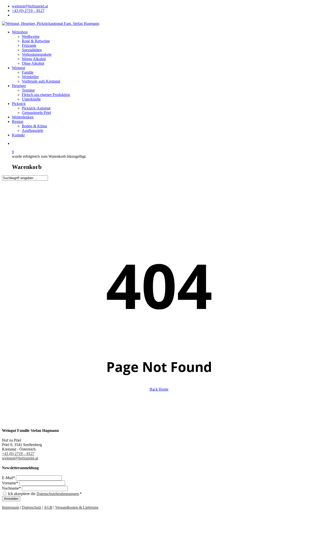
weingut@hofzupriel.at (20, 458)
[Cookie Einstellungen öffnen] (39, 550)
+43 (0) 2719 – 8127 (18, 454)
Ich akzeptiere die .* (45, 494)
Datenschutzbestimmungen (58, 494)
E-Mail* (9, 478)
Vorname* (10, 483)
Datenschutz (31, 507)
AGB (48, 507)
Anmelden (11, 499)
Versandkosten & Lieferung (76, 507)
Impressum (10, 507)
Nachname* (12, 488)
